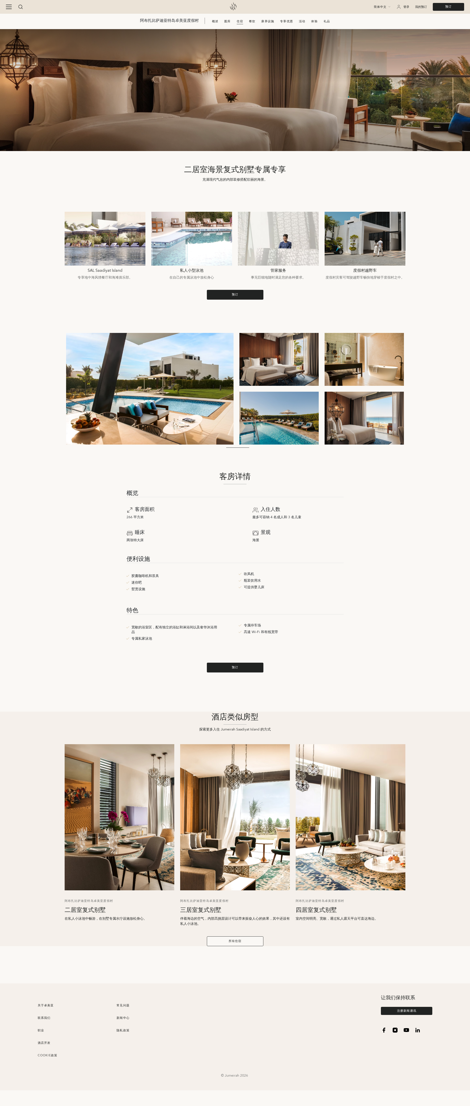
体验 (314, 21)
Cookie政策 (48, 1055)
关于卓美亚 (46, 1005)
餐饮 (252, 21)
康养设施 (267, 21)
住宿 (240, 21)
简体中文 (380, 7)
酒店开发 (44, 1043)
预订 (448, 6)
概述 (215, 21)
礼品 (327, 21)
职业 (41, 1030)
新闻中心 (123, 1018)
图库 (227, 21)
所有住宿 (235, 941)
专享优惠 (286, 21)
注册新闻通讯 (406, 1010)
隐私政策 (123, 1030)
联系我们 (44, 1018)
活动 (302, 21)
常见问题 (123, 1005)
